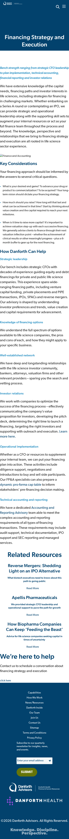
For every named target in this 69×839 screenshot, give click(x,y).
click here (5, 680)
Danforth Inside (34, 708)
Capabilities (34, 693)
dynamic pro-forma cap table (21, 485)
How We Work (34, 698)
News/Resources (34, 703)
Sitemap (34, 728)
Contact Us (34, 723)
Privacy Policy (34, 738)
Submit (27, 772)
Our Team (34, 713)
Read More (32, 588)
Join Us (34, 718)
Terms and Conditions (34, 733)
